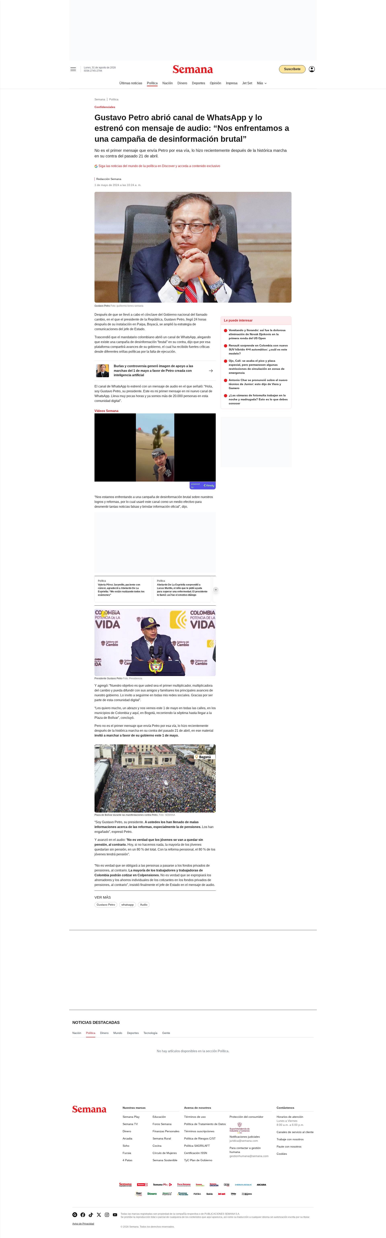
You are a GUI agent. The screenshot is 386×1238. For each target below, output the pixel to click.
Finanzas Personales (166, 1131)
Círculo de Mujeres (165, 1153)
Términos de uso (195, 1116)
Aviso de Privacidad (87, 1223)
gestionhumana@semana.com (249, 1156)
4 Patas (127, 1160)
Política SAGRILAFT (197, 1145)
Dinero (127, 1131)
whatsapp (127, 904)
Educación (159, 1116)
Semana (99, 99)
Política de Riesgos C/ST (200, 1138)
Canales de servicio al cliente (295, 1132)
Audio (143, 904)
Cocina (157, 1145)
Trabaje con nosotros (290, 1139)
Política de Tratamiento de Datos (205, 1124)
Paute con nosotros (289, 1146)
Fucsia (127, 1153)
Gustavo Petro (106, 904)
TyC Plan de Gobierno (198, 1160)
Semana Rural (162, 1138)
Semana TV (130, 1124)
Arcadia (127, 1138)
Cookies (282, 1153)
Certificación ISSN (195, 1153)
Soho (126, 1145)
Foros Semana (162, 1124)
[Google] (74, 1214)
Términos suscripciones (199, 1131)
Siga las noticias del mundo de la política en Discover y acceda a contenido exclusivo (159, 166)
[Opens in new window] (82, 1214)
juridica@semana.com (244, 1140)
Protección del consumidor (246, 1116)
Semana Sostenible (165, 1160)
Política (113, 99)
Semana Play (131, 1116)
